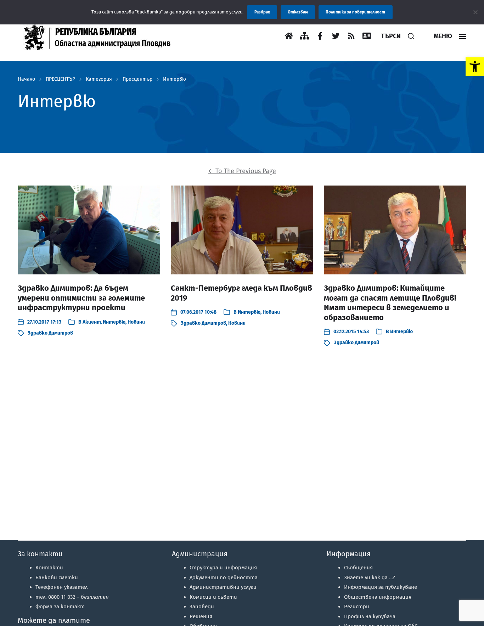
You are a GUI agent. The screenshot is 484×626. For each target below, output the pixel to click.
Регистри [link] (356, 606)
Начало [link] (26, 79)
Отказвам (298, 12)
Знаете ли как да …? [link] (369, 577)
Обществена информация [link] (377, 597)
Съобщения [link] (358, 567)
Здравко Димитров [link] (50, 333)
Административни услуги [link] (223, 587)
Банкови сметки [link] (56, 577)
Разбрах (262, 12)
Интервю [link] (174, 79)
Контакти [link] (49, 567)
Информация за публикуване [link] (380, 587)
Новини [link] (136, 322)
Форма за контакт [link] (60, 606)
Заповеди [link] (202, 606)
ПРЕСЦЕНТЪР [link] (60, 79)
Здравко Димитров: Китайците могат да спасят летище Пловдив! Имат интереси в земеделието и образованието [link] (390, 302)
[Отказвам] (475, 12)
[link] (475, 66)
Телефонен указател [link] (61, 587)
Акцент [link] (92, 322)
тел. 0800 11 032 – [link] (72, 597)
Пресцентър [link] (137, 79)
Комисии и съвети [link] (213, 597)
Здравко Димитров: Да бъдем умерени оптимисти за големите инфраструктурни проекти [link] (81, 297)
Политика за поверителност (355, 12)
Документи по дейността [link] (224, 577)
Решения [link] (201, 616)
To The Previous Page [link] (242, 171)
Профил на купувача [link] (369, 616)
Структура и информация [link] (223, 567)
